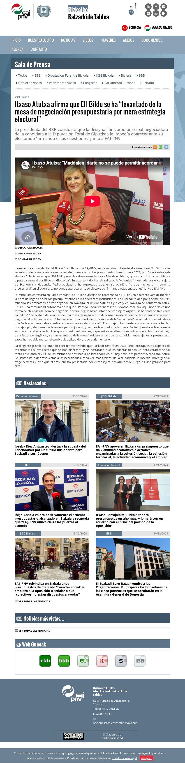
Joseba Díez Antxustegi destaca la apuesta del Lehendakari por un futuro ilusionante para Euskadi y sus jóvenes (50, 450)
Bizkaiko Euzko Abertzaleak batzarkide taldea (110, 691)
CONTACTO (135, 27)
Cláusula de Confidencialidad (112, 736)
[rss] (155, 147)
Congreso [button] (89, 83)
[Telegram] (148, 13)
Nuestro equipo (41, 40)
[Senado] (121, 661)
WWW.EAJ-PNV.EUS (161, 27)
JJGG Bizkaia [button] (104, 75)
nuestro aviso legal (124, 758)
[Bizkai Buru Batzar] (64, 661)
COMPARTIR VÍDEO (29, 259)
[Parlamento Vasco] (83, 661)
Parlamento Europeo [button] (119, 83)
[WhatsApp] (156, 13)
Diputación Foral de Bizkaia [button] (68, 75)
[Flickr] (163, 6)
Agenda (17, 49)
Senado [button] (148, 83)
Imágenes (108, 40)
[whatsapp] (160, 147)
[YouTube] (148, 6)
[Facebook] (156, 6)
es (131, 12)
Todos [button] (22, 75)
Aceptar (146, 758)
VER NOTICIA (29, 435)
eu (131, 6)
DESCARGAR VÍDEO (29, 253)
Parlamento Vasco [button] (62, 83)
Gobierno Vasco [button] (29, 83)
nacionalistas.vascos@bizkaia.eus (115, 723)
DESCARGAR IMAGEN (30, 247)
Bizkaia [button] (126, 75)
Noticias (68, 40)
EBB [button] (37, 75)
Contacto (39, 49)
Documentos (152, 40)
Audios (128, 40)
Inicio (16, 40)
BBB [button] (141, 75)
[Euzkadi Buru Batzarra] (45, 661)
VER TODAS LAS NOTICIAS (34, 601)
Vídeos (88, 40)
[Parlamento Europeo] (140, 661)
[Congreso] (102, 661)
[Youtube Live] (163, 13)
